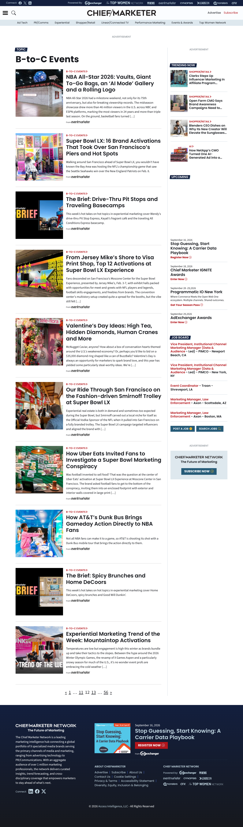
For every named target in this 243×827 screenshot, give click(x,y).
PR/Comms (41, 22)
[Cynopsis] (186, 3)
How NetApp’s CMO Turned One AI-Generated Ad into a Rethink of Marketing (205, 156)
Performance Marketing (150, 22)
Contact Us (102, 777)
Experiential (62, 22)
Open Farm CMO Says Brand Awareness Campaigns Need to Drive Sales (205, 106)
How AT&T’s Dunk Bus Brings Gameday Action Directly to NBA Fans (109, 524)
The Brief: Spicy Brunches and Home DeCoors (105, 579)
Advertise (214, 13)
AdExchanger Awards (191, 317)
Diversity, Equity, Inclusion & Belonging (121, 785)
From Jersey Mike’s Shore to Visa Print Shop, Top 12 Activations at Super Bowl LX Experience (110, 264)
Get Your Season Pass (185, 305)
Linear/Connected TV (115, 22)
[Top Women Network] (124, 3)
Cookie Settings (125, 777)
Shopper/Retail (85, 22)
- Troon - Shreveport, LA (191, 387)
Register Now (179, 257)
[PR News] (151, 3)
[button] (5, 13)
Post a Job (181, 429)
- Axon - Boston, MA (196, 415)
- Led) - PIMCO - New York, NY (198, 370)
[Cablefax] (234, 3)
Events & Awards (182, 22)
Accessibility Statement (137, 781)
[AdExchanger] (93, 3)
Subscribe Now (197, 471)
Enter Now (177, 279)
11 (81, 692)
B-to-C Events (75, 71)
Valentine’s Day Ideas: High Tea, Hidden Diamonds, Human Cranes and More (112, 332)
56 (106, 692)
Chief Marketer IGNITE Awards (191, 272)
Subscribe (231, 13)
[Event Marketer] (167, 3)
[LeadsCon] (203, 3)
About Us (135, 772)
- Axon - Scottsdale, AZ (198, 401)
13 (93, 692)
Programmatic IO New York (196, 292)
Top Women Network (212, 22)
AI (190, 146)
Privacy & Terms (106, 781)
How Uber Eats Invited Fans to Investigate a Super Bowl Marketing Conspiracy (113, 460)
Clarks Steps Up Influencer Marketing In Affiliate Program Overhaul (207, 81)
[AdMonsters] (220, 3)
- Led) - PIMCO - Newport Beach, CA (198, 349)
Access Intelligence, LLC (113, 806)
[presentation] (39, 93)
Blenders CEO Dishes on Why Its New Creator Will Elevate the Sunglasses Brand (208, 131)
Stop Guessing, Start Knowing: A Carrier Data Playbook (193, 248)
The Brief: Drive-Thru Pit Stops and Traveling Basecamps (112, 202)
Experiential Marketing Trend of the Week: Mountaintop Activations (113, 637)
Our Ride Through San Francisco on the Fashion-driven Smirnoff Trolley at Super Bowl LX (113, 396)
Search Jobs (208, 429)
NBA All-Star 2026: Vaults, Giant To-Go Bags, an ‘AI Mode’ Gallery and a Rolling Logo (110, 83)
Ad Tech (22, 22)
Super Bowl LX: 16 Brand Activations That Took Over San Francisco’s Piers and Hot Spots (113, 147)
